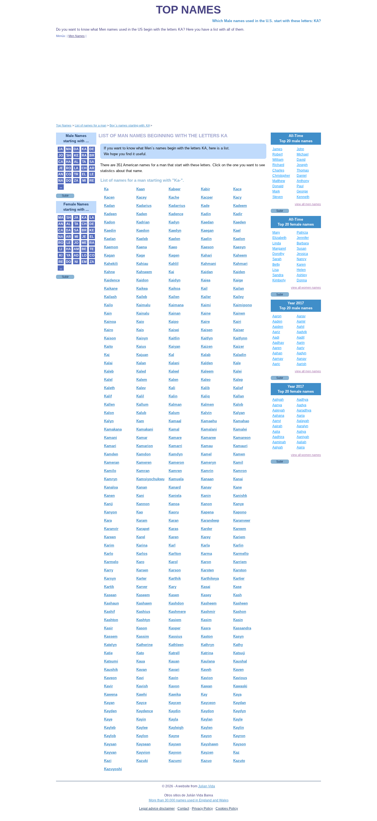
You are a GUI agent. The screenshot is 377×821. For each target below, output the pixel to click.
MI (84, 181)
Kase (237, 587)
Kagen (174, 255)
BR (91, 155)
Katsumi (111, 661)
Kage (140, 255)
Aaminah (279, 442)
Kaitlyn (207, 338)
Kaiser (238, 330)
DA (76, 149)
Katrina (207, 653)
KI (60, 255)
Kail (204, 288)
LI (60, 249)
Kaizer (238, 346)
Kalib (205, 388)
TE (92, 249)
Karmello (241, 553)
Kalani (174, 363)
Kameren (144, 462)
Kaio (140, 322)
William (277, 160)
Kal (171, 355)
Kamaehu (209, 421)
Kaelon (239, 239)
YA (68, 255)
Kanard (175, 487)
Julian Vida (206, 786)
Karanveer (241, 520)
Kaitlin (174, 338)
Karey (206, 537)
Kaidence (112, 280)
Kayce (141, 703)
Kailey (238, 297)
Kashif (109, 611)
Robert (277, 154)
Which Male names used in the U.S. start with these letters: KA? (266, 21)
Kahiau (142, 264)
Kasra (206, 628)
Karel (140, 537)
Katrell (174, 653)
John (300, 149)
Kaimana (176, 305)
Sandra (277, 275)
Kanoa (174, 504)
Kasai (205, 587)
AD (76, 255)
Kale (237, 363)
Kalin (173, 396)
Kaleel (174, 371)
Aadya (301, 405)
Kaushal (240, 661)
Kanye (238, 504)
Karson (175, 570)
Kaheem (240, 255)
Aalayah (303, 421)
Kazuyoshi (113, 769)
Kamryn (110, 479)
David (301, 160)
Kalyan (239, 413)
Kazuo (206, 761)
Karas (173, 529)
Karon (206, 562)
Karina (141, 545)
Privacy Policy (202, 809)
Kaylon (142, 736)
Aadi (275, 337)
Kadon (109, 222)
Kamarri (175, 446)
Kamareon (242, 437)
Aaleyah (278, 410)
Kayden (110, 711)
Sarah (277, 259)
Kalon (109, 413)
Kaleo (206, 379)
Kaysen (175, 744)
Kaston (207, 636)
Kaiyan (174, 346)
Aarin (301, 343)
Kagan (109, 255)
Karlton (175, 553)
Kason (141, 628)
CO (68, 174)
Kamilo (110, 471)
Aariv (300, 348)
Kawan (206, 686)
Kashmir (208, 611)
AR (91, 168)
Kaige (238, 280)
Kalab (206, 355)
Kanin (206, 495)
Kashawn (144, 603)
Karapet (142, 529)
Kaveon (110, 678)
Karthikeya (210, 578)
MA (68, 149)
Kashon (239, 611)
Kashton (111, 620)
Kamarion (144, 446)
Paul (300, 186)
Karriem (240, 562)
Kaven (238, 669)
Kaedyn (175, 230)
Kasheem (209, 603)
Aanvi (276, 421)
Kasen (174, 595)
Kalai (108, 363)
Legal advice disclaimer (157, 809)
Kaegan (207, 230)
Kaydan (239, 703)
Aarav (301, 316)
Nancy (301, 259)
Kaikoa (174, 288)
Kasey (206, 595)
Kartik (109, 587)
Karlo (108, 553)
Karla (205, 545)
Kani (140, 495)
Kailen (174, 297)
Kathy (238, 645)
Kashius (143, 611)
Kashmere (177, 611)
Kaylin (238, 727)
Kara (108, 520)
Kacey (141, 197)
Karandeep (210, 520)
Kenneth (303, 197)
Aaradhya (304, 410)
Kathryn (207, 645)
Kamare (175, 437)
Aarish (301, 364)
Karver (141, 587)
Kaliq (205, 396)
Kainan (174, 313)
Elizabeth (279, 238)
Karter (141, 578)
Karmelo (111, 562)
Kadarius (144, 206)
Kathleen (176, 645)
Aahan (277, 353)
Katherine (144, 645)
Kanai (238, 479)
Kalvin (206, 413)
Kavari (174, 669)
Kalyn (109, 421)
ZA (76, 181)
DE (91, 149)
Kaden (141, 214)
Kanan (141, 487)
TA (84, 162)
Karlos (141, 553)
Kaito (108, 346)
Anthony (303, 181)
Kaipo (174, 322)
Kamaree (208, 437)
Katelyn (110, 645)
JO (61, 155)
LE (92, 174)
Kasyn (238, 636)
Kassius (175, 636)
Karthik (175, 578)
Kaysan (110, 744)
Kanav (206, 487)
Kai (171, 272)
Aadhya (302, 400)
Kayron (239, 736)
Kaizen (207, 346)
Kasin (238, 620)
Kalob (238, 404)
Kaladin (239, 355)
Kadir (237, 214)
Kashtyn (143, 620)
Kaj (107, 355)
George (302, 191)
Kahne (109, 272)
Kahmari (240, 264)
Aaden (277, 321)
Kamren (175, 471)
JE (61, 168)
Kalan (141, 363)
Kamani (110, 437)
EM (84, 262)
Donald (277, 186)
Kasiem (175, 620)
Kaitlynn (240, 338)
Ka (106, 189)
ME (84, 243)
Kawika (175, 694)
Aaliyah (278, 400)
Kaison (110, 338)
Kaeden (239, 222)
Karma (206, 553)
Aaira (301, 447)
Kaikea (142, 288)
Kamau (207, 446)
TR (76, 174)
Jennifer (303, 238)
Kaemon (111, 247)
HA (68, 162)
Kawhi (141, 694)
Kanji (108, 504)
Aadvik (302, 332)
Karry (108, 570)
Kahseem (144, 272)
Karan (174, 520)
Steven (277, 197)
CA (60, 162)
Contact (183, 809)
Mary (276, 232)
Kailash (110, 297)
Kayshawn (209, 744)
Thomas (303, 170)
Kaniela (175, 495)
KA (84, 149)
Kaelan (110, 239)
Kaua (140, 661)
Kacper (207, 197)
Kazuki (142, 761)
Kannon (143, 504)
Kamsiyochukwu (150, 479)
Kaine (206, 313)
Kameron (176, 462)
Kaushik (111, 669)
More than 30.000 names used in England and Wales (189, 800)
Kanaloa (111, 487)
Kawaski (240, 686)
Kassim (142, 636)
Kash (237, 595)
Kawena (110, 694)
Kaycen (175, 703)
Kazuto (239, 761)
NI (76, 262)
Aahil (300, 327)
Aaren (277, 348)
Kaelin (206, 239)
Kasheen (240, 603)
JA (61, 149)
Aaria (301, 416)
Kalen (173, 379)
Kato (140, 653)
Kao (139, 512)
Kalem (141, 379)
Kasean (110, 595)
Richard (278, 165)
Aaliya (301, 432)
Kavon (174, 686)
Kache (174, 197)
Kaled (141, 371)
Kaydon (207, 711)
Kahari (206, 255)
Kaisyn (142, 338)
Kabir (205, 189)
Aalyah (277, 447)
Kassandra (242, 628)
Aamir (301, 321)
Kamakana (113, 429)
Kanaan (207, 479)
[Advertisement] (188, 79)
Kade (205, 206)
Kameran (111, 462)
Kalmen (207, 404)
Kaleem (207, 371)
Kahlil (174, 264)
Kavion (207, 678)
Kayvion (143, 752)
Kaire (205, 322)
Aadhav (278, 343)
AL (76, 162)
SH (68, 155)
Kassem (111, 636)
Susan (301, 248)
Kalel (108, 379)
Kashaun (111, 603)
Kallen (109, 404)
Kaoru (174, 512)
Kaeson (207, 247)
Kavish (142, 686)
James (277, 149)
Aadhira (278, 437)
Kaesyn (239, 247)
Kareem (239, 529)
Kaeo (173, 247)
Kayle (238, 719)
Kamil (238, 462)
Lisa (275, 270)
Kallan (238, 396)
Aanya (277, 405)
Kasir (108, 628)
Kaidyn (174, 280)
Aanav (301, 359)
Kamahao (241, 421)
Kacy (237, 197)
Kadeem (240, 206)
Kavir (108, 686)
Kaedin (110, 230)
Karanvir (111, 529)
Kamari (110, 446)
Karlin (238, 545)
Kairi (237, 322)
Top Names (188, 10)
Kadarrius (177, 206)
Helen (301, 270)
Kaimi (206, 305)
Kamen (239, 454)
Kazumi (175, 761)
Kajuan (142, 355)
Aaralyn (302, 426)
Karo (140, 562)
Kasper (174, 628)
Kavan (141, 669)
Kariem (239, 537)
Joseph (302, 165)
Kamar (141, 437)
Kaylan (207, 719)
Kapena (207, 512)
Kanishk (240, 495)
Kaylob (110, 736)
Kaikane (111, 288)
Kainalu (142, 313)
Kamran (143, 471)
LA (76, 168)
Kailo (108, 305)
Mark (276, 191)
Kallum (142, 404)
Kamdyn (176, 454)
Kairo (108, 330)
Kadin (206, 214)
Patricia (302, 232)
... (61, 187)
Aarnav (277, 359)
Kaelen (174, 239)
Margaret (279, 248)
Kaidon (142, 280)
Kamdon (143, 454)
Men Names (76, 36)
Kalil (140, 396)
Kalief (238, 388)
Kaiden (239, 272)
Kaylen (207, 727)
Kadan (109, 206)
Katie (108, 653)
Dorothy (278, 254)
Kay (204, 694)
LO (84, 255)
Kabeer (174, 189)
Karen (174, 537)
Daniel (302, 176)
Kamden (111, 454)
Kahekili (111, 264)
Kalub (141, 413)
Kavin (173, 678)
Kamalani (209, 429)
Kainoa (110, 322)
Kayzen (207, 752)
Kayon (206, 736)
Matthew (278, 181)
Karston (239, 570)
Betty (276, 264)
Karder (206, 529)
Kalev (141, 388)
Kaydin (174, 711)
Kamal (174, 429)
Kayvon (175, 752)
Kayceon (208, 703)
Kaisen (207, 330)
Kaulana (208, 661)
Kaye (108, 719)
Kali (172, 388)
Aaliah (301, 442)
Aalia (276, 432)
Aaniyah (303, 437)
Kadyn (174, 222)
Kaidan (207, 272)
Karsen (142, 570)
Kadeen (110, 214)
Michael (303, 154)
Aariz (276, 332)
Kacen (109, 197)
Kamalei (240, 429)
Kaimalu (143, 305)
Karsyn (110, 578)
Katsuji (239, 653)
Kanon (206, 504)
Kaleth (109, 388)
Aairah (277, 426)
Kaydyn (239, 711)
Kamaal (175, 421)
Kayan (109, 703)
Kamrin (207, 471)
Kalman (175, 404)
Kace (237, 189)
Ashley (302, 275)
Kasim (206, 620)
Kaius (141, 346)
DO (68, 181)
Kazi (107, 761)
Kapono (239, 512)
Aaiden (277, 327)
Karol (173, 562)
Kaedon (142, 230)
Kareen (110, 537)
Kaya (237, 694)
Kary (172, 587)
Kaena (141, 247)
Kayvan (110, 752)
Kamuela (176, 479)
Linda (276, 243)
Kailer (206, 297)
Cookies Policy (227, 809)
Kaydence (144, 711)
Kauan (174, 661)
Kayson (239, 744)
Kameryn (208, 462)
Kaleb (109, 371)
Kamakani (144, 429)
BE (84, 249)
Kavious (240, 678)
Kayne (174, 736)
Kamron (240, 471)
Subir (65, 195)
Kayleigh (176, 727)
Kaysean (143, 744)
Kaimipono (242, 305)
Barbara (303, 243)
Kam (140, 421)
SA (91, 162)
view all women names (306, 287)
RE (91, 181)
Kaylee (142, 727)
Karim (109, 545)
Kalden (207, 363)
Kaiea (205, 280)
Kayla (173, 719)
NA (60, 181)
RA (84, 155)
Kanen (109, 495)
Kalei (237, 371)
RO (68, 168)
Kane (237, 487)
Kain (108, 313)
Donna (302, 280)
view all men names (308, 204)
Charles (278, 170)
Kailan (238, 288)
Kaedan (207, 222)
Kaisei (174, 330)
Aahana (278, 416)
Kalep (238, 379)
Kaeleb (142, 239)
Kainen (239, 313)
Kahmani (208, 264)
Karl (172, 545)
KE (76, 155)
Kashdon (176, 603)
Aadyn (301, 353)
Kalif (108, 396)
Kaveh (206, 669)
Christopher (281, 176)
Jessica (302, 254)
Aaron (277, 316)
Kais (140, 330)
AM (76, 249)
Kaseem (143, 595)
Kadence (176, 214)
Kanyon (110, 512)
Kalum (174, 413)
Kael (237, 230)
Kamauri (240, 446)
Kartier (239, 578)
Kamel (206, 454)
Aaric (276, 364)
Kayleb (110, 727)
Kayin (141, 719)
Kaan (140, 189)
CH (84, 168)
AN (60, 174)
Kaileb (141, 297)
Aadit (300, 337)
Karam (141, 520)
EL (84, 174)
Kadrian (143, 222)
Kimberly (279, 280)
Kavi (140, 678)
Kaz (236, 752)
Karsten (207, 570)
